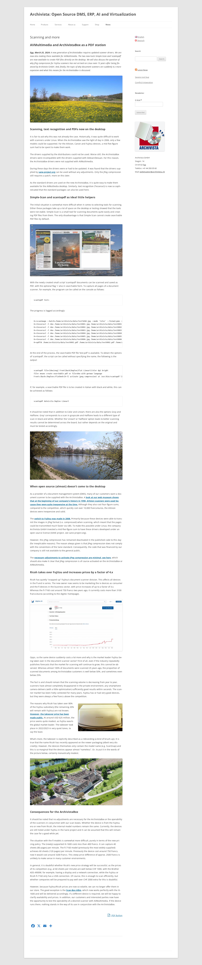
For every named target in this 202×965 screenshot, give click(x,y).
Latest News (143, 70)
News (108, 24)
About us (71, 24)
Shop (97, 24)
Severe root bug (142, 77)
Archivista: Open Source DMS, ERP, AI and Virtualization (83, 14)
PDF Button (116, 915)
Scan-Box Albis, (74, 890)
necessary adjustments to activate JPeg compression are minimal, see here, (72, 557)
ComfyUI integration (144, 82)
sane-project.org (47, 172)
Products (44, 24)
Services (58, 24)
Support (85, 24)
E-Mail (138, 100)
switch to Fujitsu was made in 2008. (52, 518)
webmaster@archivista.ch (152, 171)
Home (32, 24)
